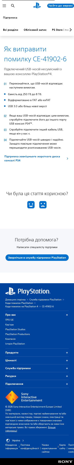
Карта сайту (62, 446)
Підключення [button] (14, 384)
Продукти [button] (11, 352)
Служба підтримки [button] (18, 368)
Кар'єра (9, 324)
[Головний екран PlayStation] (37, 6)
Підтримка (10, 17)
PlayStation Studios (15, 329)
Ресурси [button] (10, 376)
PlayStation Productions (17, 334)
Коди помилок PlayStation (19, 303)
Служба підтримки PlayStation (45, 299)
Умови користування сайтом (49, 448)
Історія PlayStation (15, 343)
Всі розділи (10, 30)
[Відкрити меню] (4, 5)
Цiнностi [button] (11, 360)
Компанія (10, 338)
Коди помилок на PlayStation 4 (21, 306)
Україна (16, 440)
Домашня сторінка (15, 299)
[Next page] (70, 30)
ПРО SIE (9, 319)
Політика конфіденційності (29, 446)
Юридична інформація (11, 446)
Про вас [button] (10, 314)
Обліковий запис (35, 30)
